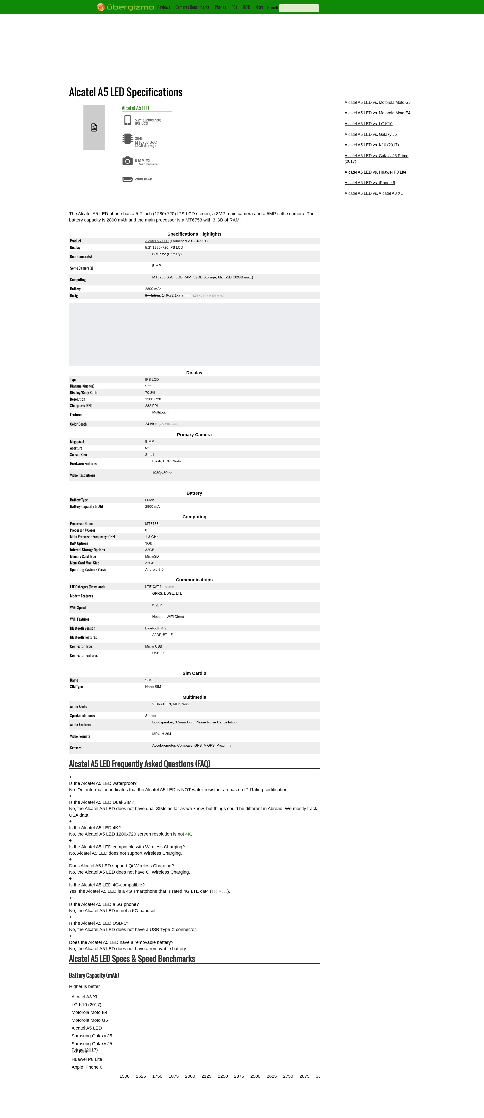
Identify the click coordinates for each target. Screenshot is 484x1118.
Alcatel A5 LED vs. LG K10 (368, 124)
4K (188, 834)
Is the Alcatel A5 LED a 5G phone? (104, 904)
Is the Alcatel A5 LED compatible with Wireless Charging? (127, 846)
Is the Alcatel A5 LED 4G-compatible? (107, 884)
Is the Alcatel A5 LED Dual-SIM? (101, 802)
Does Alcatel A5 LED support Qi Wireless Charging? (121, 866)
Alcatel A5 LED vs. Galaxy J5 (371, 134)
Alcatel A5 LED (157, 241)
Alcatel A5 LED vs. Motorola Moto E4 (377, 113)
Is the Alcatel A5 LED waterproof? (103, 783)
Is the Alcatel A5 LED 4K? (95, 827)
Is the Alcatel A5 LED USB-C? (99, 923)
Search (272, 8)
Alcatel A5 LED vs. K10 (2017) (372, 145)
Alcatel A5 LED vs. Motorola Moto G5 (378, 102)
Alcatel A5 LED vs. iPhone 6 (370, 183)
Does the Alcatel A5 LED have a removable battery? (121, 942)
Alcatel (128, 108)
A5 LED (142, 108)
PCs (234, 7)
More (259, 7)
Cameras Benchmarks (192, 7)
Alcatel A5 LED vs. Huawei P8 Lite (375, 172)
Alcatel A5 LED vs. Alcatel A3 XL (374, 193)
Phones (220, 7)
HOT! (246, 7)
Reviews (163, 7)
